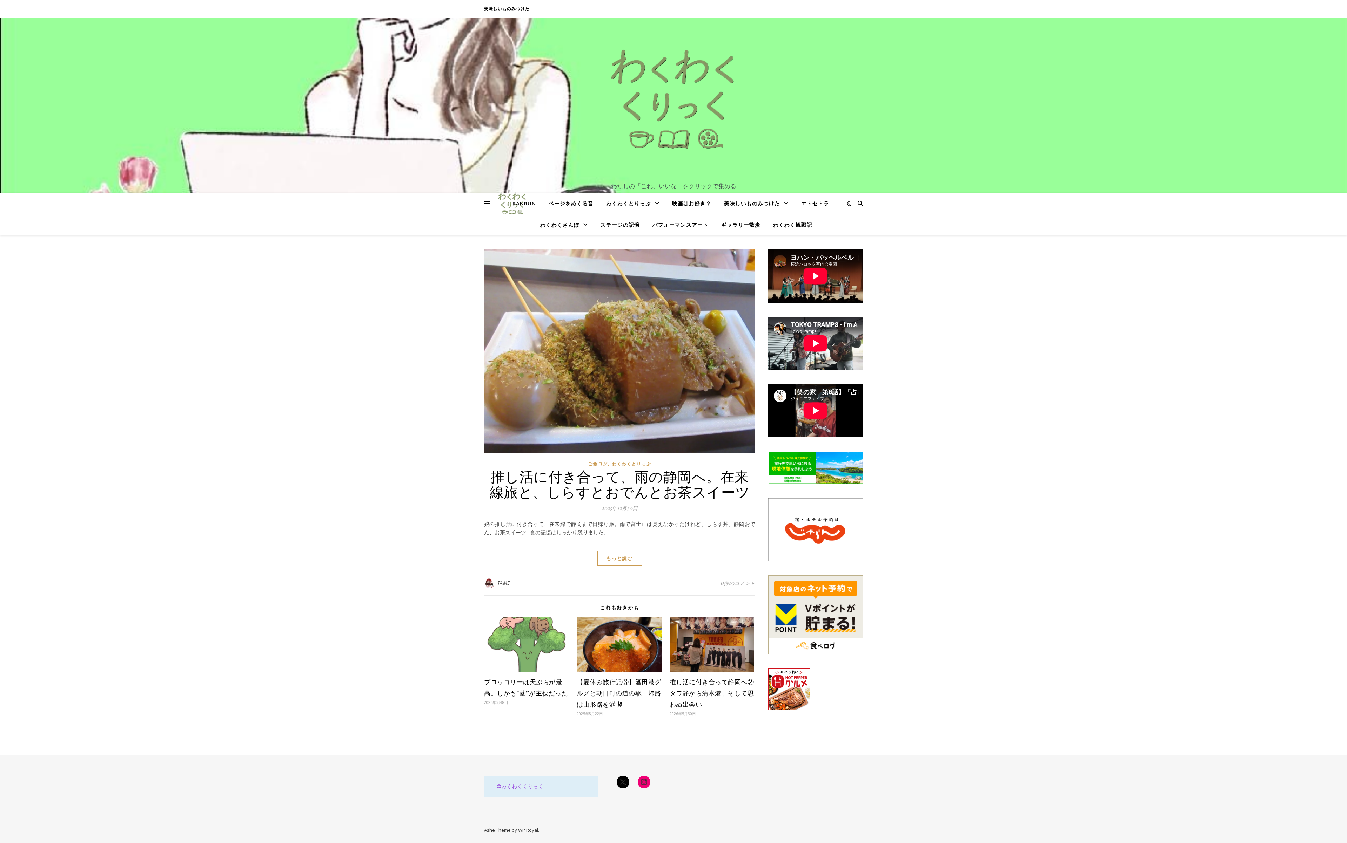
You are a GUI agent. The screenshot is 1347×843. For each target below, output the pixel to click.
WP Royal (528, 830)
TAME (503, 583)
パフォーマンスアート (680, 224)
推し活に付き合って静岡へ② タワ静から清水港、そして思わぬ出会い (715, 693)
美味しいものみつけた (507, 9)
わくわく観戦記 (792, 224)
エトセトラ (815, 203)
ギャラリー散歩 (740, 224)
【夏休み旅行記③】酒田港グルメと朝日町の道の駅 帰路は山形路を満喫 (619, 693)
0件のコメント (738, 583)
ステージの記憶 (620, 224)
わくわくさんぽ (559, 224)
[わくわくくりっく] (673, 99)
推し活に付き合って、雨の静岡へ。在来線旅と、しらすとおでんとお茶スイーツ (620, 484)
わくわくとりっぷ (628, 203)
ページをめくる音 (571, 203)
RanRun (524, 203)
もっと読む (620, 558)
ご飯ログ (598, 464)
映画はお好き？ (691, 203)
